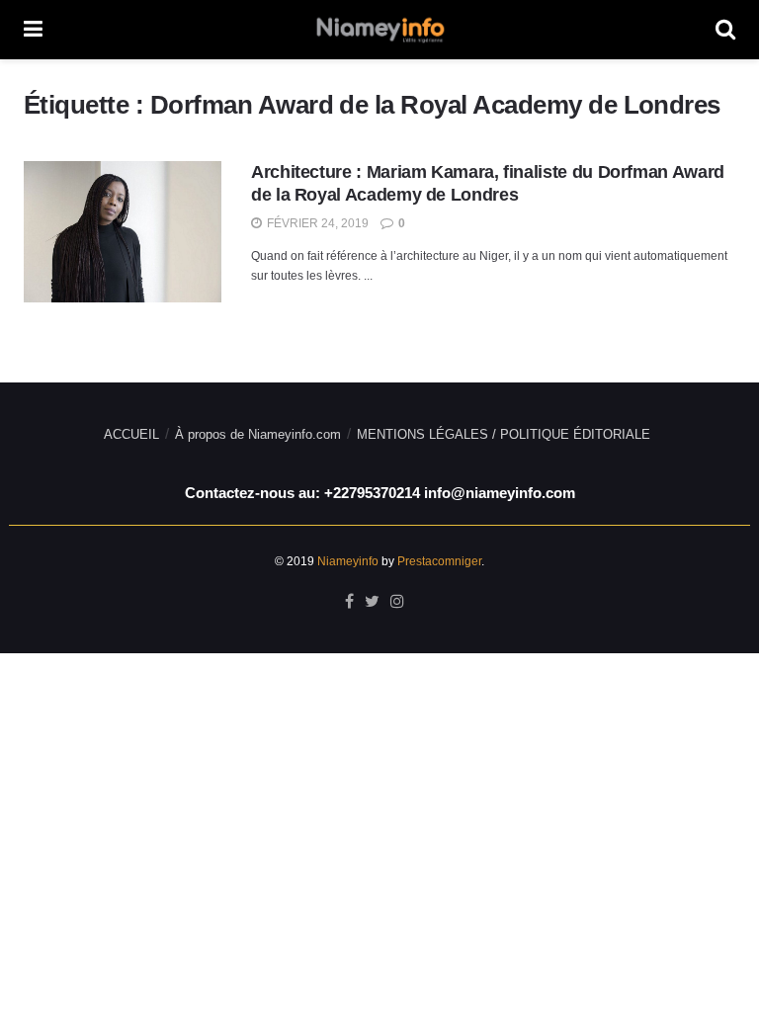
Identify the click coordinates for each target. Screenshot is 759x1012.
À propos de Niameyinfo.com (258, 434)
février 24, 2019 (316, 223)
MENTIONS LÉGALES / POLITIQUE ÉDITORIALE (503, 434)
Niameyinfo (348, 561)
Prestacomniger (439, 561)
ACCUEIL (131, 434)
